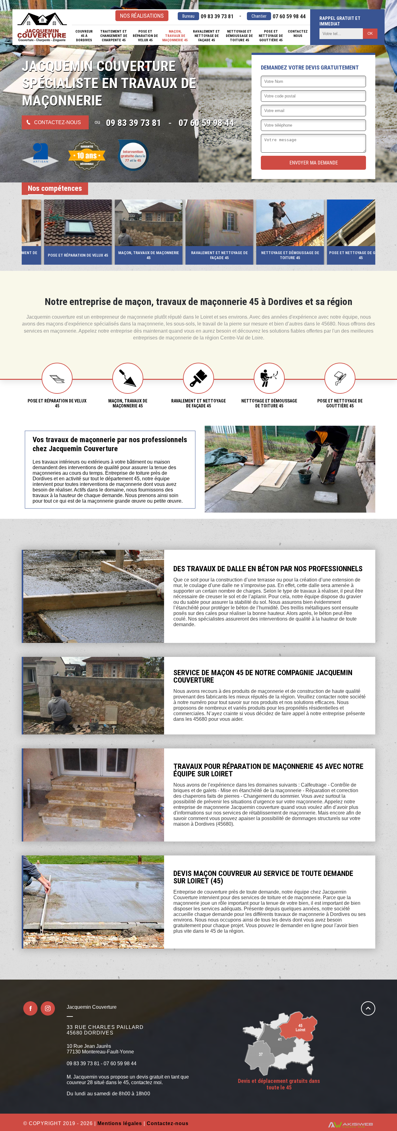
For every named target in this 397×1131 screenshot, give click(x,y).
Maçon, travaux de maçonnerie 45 (175, 35)
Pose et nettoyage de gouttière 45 (271, 35)
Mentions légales (119, 1123)
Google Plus (48, 1008)
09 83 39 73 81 (208, 16)
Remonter (368, 1008)
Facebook (30, 1008)
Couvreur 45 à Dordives (84, 35)
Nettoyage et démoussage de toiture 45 (239, 35)
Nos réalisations (142, 15)
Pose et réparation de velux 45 (145, 35)
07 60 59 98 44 (279, 16)
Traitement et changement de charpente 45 (113, 35)
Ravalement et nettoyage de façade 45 (206, 35)
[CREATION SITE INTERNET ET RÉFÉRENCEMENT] (350, 1125)
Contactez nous (298, 33)
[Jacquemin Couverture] (42, 27)
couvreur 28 (80, 1082)
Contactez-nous (57, 122)
